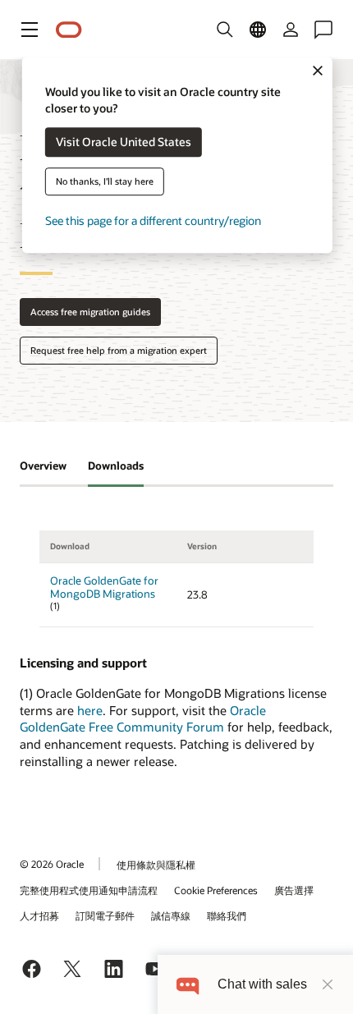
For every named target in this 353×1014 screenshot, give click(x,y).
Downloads (116, 465)
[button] (29, 29)
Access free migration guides (90, 311)
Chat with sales (262, 984)
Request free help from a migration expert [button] (118, 350)
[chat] (188, 984)
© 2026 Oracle (52, 863)
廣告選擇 (294, 890)
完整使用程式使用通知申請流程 (89, 890)
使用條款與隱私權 (156, 864)
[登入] (290, 29)
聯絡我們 (226, 915)
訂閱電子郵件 (105, 915)
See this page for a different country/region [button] (153, 221)
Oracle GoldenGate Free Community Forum (143, 719)
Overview (43, 465)
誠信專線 (170, 915)
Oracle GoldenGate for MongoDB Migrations (104, 587)
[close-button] (327, 984)
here (90, 710)
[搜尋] (225, 29)
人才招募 (39, 915)
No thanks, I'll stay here (105, 182)
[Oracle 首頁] (69, 30)
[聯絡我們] (323, 29)
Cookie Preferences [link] (216, 890)
